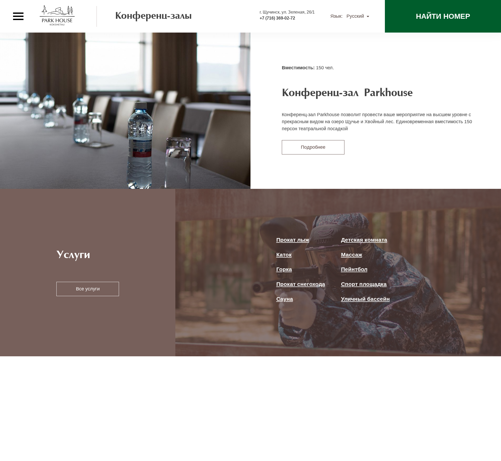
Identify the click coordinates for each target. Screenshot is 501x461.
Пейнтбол (354, 269)
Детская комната (364, 240)
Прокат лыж (292, 240)
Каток (284, 255)
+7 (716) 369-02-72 (277, 18)
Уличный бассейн (365, 299)
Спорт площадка (364, 284)
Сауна (284, 299)
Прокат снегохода (300, 284)
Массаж (351, 255)
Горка (284, 269)
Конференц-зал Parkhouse (347, 93)
